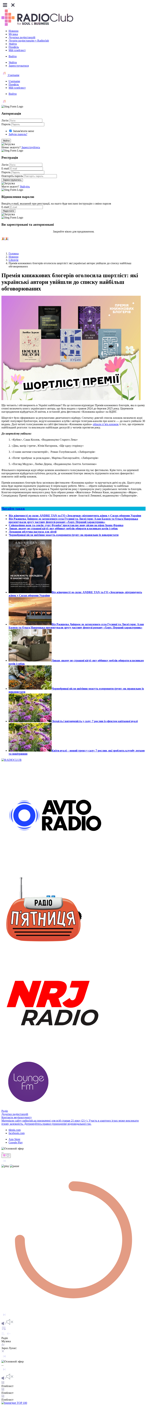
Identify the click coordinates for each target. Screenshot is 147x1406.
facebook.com (17, 1133)
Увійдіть (25, 186)
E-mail (5, 168)
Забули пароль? (18, 134)
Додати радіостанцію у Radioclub (29, 40)
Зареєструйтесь (30, 147)
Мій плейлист (17, 50)
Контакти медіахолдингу (16, 1117)
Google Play (16, 1142)
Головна (14, 253)
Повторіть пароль (12, 175)
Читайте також (13, 508)
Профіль (14, 47)
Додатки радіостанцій (22, 37)
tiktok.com (15, 1129)
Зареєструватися (19, 65)
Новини (13, 30)
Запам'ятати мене (23, 131)
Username (13, 75)
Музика (13, 34)
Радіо (4, 1110)
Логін (4, 120)
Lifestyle (13, 259)
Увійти (13, 43)
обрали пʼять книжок (106, 424)
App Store (14, 1139)
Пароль (5, 124)
